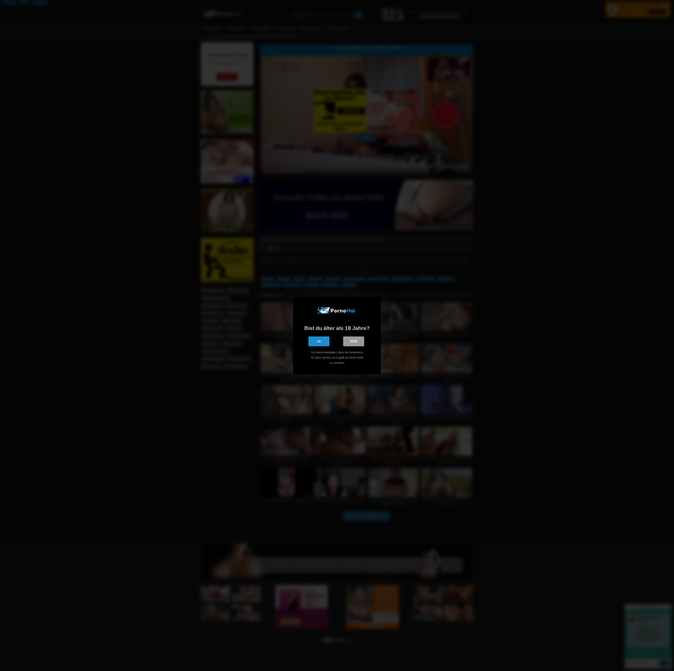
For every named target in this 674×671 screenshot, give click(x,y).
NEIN (353, 341)
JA (319, 341)
